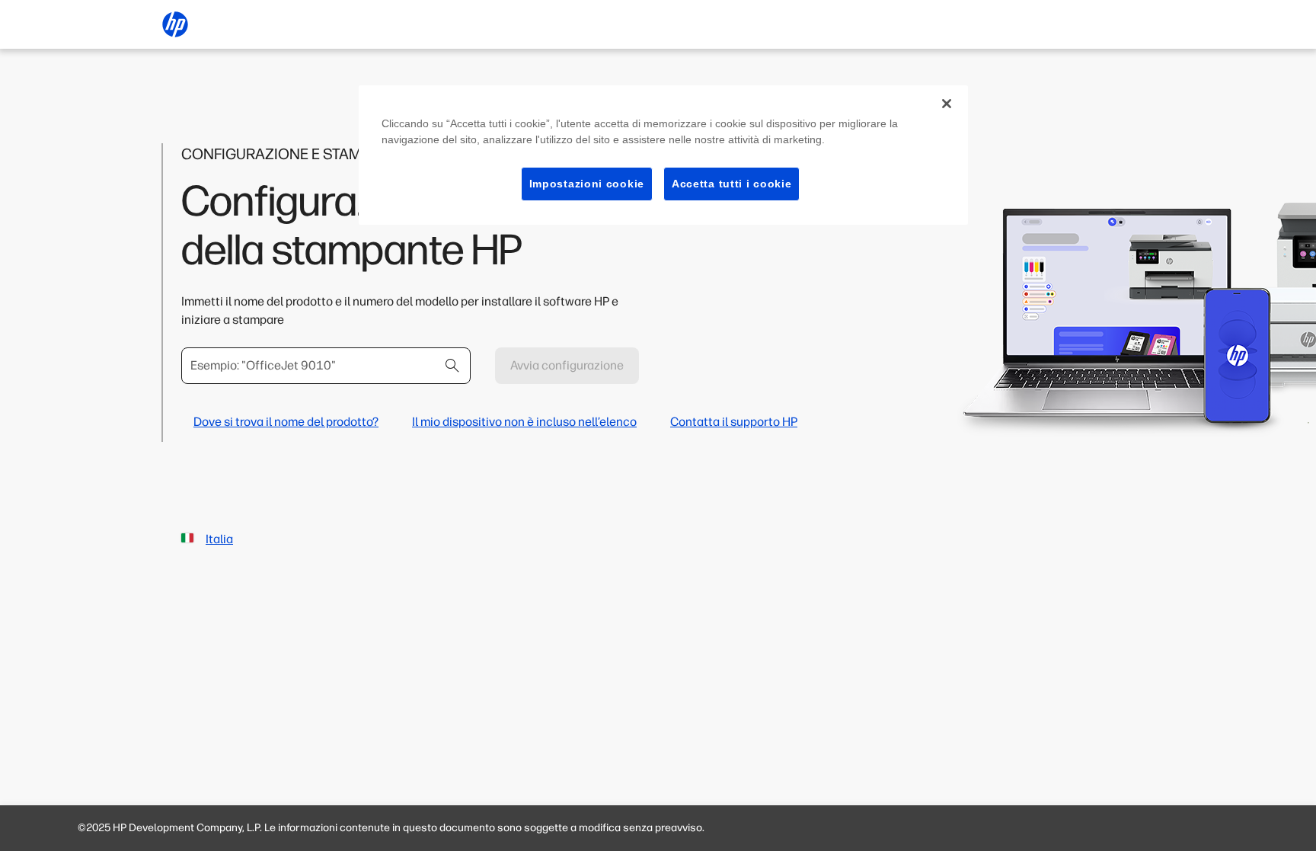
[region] (663, 155)
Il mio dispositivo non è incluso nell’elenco (524, 421)
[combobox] (326, 365)
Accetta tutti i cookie (731, 184)
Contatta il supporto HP (733, 421)
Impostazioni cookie (586, 184)
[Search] (452, 366)
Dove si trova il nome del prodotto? (286, 421)
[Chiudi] (946, 103)
